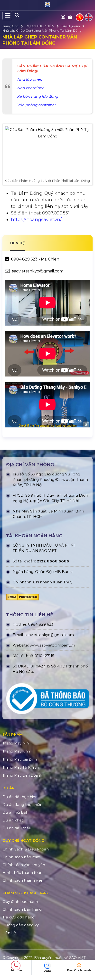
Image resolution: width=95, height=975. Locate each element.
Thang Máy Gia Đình (19, 759)
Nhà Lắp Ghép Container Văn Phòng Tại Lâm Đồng (42, 30)
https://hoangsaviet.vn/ (36, 219)
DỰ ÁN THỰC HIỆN (40, 26)
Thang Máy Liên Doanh (22, 775)
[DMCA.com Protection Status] (22, 598)
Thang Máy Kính (16, 751)
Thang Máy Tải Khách (20, 767)
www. (35, 645)
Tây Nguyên (70, 26)
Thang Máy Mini (15, 743)
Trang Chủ (10, 26)
